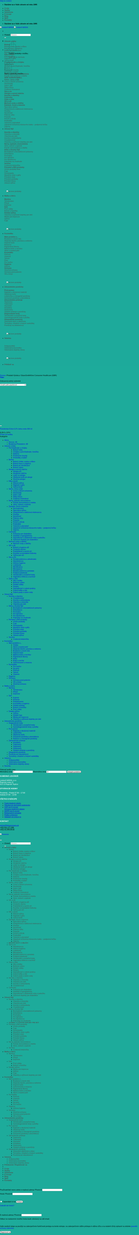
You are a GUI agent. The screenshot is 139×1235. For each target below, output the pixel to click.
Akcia (6, 440)
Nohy (15, 659)
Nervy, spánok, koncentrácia (19, 501)
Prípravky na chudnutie (22, 618)
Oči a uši (12, 545)
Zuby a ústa (13, 579)
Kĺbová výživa (18, 483)
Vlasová (16, 674)
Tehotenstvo (17, 690)
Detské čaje (17, 715)
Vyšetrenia (8, 12)
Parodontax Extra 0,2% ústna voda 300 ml (16, 429)
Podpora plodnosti (20, 573)
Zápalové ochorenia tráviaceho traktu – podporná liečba (34, 528)
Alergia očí (17, 471)
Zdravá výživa (18, 635)
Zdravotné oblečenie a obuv (24, 1151)
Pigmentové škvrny (20, 657)
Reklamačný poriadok (12, 813)
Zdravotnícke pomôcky (13, 287)
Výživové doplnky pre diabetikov (25, 540)
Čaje (15, 623)
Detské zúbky (18, 584)
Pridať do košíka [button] (6, 434)
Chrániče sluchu (19, 549)
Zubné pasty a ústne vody (23, 592)
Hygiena (12, 676)
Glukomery (17, 748)
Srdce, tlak (17, 495)
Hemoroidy (17, 493)
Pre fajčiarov (18, 614)
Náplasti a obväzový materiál (24, 731)
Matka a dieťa (9, 196)
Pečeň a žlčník (18, 522)
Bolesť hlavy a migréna (22, 463)
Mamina (12, 688)
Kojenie (16, 698)
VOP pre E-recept (11, 807)
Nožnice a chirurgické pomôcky (25, 739)
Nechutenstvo (18, 508)
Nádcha (16, 454)
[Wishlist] (1, 425)
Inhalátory (17, 742)
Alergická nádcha (19, 473)
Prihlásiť (19, 1202)
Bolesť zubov (18, 467)
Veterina (7, 338)
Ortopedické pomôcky (17, 752)
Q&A (6, 18)
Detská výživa (14, 711)
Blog (6, 16)
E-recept (7, 14)
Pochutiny (17, 612)
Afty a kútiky (17, 581)
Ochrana (12, 678)
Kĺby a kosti (13, 481)
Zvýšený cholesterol (20, 499)
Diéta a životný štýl (16, 606)
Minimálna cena (6, 772)
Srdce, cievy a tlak (16, 489)
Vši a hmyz (17, 682)
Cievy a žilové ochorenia (22, 491)
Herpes (16, 586)
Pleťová (16, 670)
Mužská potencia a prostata (23, 571)
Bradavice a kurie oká (21, 651)
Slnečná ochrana (19, 684)
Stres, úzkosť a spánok (22, 504)
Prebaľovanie (18, 701)
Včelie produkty (19, 621)
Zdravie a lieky (10, 41)
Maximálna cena (39, 772)
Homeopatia (17, 625)
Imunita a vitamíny (16, 596)
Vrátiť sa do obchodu (17, 57)
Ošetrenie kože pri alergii (22, 477)
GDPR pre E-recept (11, 811)
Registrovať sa (5, 1232)
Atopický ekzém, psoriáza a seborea (27, 649)
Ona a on (12, 945)
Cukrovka (12, 532)
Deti (10, 696)
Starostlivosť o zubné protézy (24, 588)
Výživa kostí (17, 487)
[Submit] (5, 37)
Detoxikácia (17, 610)
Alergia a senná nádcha (18, 469)
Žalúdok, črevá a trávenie (18, 506)
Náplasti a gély (19, 485)
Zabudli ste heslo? (7, 1205)
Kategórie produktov (74, 772)
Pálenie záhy (18, 518)
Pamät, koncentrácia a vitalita (24, 502)
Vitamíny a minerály (20, 602)
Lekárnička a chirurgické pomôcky (26, 1132)
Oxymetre (16, 1141)
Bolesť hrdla (17, 450)
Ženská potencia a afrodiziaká (24, 559)
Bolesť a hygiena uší (21, 547)
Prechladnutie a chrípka (18, 448)
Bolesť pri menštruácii (21, 465)
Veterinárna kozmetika (17, 762)
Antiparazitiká (14, 760)
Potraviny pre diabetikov (22, 534)
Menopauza (17, 569)
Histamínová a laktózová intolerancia (27, 512)
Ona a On (12, 557)
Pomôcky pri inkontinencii (18, 754)
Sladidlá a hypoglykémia (22, 536)
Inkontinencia (18, 561)
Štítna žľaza (17, 497)
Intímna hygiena (19, 563)
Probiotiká (17, 524)
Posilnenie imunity (20, 456)
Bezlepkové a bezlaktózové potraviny (27, 608)
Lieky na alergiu (19, 475)
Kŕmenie (16, 700)
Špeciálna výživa (19, 510)
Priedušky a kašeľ (20, 458)
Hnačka (16, 514)
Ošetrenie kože (19, 735)
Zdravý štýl (8, 129)
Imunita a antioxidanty (21, 600)
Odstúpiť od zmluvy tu (12, 817)
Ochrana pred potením (21, 680)
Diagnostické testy (16, 723)
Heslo (6, 1194)
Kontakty (8, 20)
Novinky (7, 766)
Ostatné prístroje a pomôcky (23, 750)
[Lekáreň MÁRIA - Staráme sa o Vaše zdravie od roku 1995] (14, 27)
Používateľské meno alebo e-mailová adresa (21, 1190)
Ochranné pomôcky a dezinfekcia (26, 737)
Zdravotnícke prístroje (17, 740)
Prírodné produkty (20, 631)
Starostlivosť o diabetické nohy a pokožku (29, 538)
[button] (9, 364)
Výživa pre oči (18, 555)
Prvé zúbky (17, 709)
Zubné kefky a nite (20, 590)
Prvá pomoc (13, 729)
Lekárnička (17, 733)
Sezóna (12, 637)
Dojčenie (16, 694)
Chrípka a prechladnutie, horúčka (26, 452)
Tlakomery (17, 744)
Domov (3, 375)
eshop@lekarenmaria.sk (9, 825)
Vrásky (15, 645)
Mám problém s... (15, 643)
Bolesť (11, 460)
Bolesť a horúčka (19, 707)
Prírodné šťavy (18, 633)
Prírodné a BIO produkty (18, 620)
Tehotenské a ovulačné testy (24, 575)
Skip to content (5, 1)
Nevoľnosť (17, 516)
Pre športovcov (19, 616)
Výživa (15, 713)
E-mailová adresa (10, 1215)
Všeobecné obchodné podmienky (17, 805)
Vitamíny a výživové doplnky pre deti (27, 719)
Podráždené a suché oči (22, 551)
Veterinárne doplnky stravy (19, 764)
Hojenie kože (18, 653)
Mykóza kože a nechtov (22, 655)
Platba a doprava (10, 815)
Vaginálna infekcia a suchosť (24, 577)
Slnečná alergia (19, 479)
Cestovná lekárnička (21, 639)
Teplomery (17, 746)
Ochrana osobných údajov (14, 809)
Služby (7, 10)
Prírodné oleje (18, 629)
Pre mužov (17, 666)
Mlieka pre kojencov (20, 717)
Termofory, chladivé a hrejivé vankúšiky (24, 756)
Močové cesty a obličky (17, 541)
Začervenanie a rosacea (22, 662)
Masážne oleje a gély (21, 627)
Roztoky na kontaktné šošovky (24, 553)
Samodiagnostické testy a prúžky (25, 727)
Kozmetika (8, 233)
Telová (15, 672)
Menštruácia (17, 567)
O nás (6, 8)
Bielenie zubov (19, 582)
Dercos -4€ (13, 442)
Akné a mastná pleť (20, 647)
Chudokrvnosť (18, 598)
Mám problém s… (15, 1079)
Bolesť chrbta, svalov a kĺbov (24, 462)
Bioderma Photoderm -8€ (18, 444)
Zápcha (16, 530)
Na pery (16, 668)
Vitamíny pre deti (19, 604)
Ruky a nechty (18, 661)
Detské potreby (19, 705)
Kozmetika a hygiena (21, 703)
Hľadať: (7, 35)
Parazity (16, 520)
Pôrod (15, 692)
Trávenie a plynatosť (21, 526)
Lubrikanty (17, 565)
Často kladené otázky (12, 803)
